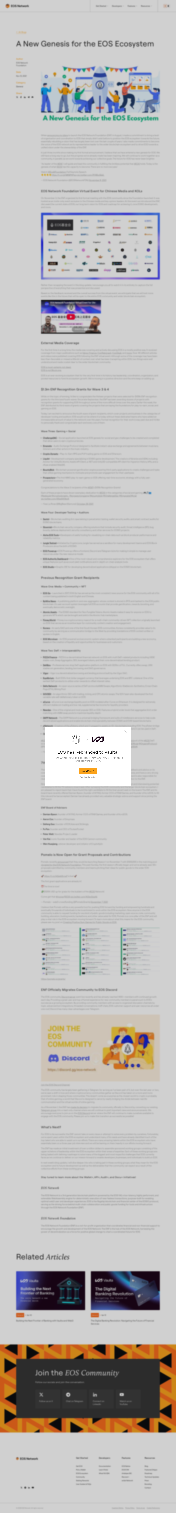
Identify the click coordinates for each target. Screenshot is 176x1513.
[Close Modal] (125, 732)
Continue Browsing (88, 777)
